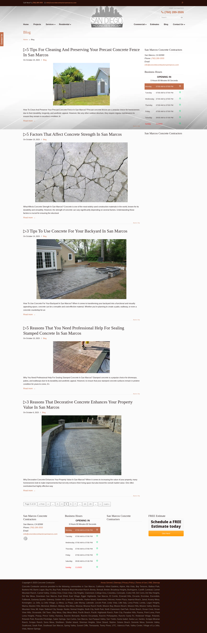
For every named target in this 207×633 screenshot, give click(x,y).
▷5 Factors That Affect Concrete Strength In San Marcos (72, 134)
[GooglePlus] (25, 540)
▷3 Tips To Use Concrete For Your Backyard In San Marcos (75, 231)
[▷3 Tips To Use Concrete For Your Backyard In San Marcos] (81, 298)
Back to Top (136, 126)
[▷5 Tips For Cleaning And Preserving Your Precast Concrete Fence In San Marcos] (81, 105)
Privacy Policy (128, 583)
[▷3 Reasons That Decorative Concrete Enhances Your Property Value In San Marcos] (81, 474)
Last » (106, 504)
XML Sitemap (154, 583)
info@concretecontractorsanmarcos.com (61, 3)
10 (85, 504)
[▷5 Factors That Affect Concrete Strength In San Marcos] (81, 201)
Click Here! (166, 533)
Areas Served (106, 583)
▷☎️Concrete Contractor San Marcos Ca (108, 16)
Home (25, 39)
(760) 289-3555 (37, 3)
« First (41, 504)
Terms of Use (141, 583)
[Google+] (182, 3)
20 (90, 504)
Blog (44, 60)
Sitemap (117, 583)
